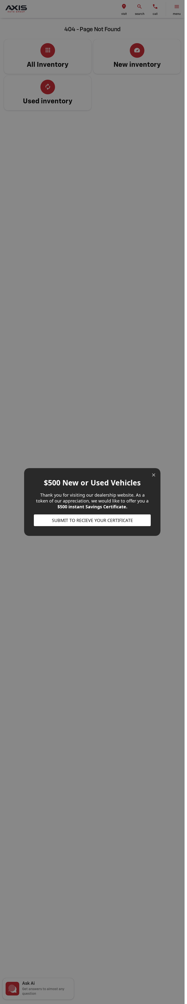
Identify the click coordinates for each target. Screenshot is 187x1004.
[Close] (154, 475)
